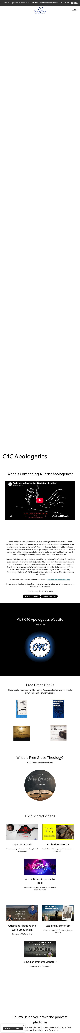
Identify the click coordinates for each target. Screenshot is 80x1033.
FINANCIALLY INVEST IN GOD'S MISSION (45, 3)
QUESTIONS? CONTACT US (20, 3)
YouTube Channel (31, 596)
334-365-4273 (65, 3)
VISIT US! (6, 3)
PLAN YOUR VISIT (13, 1028)
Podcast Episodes (49, 596)
